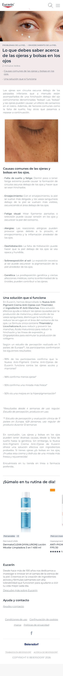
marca (17, 624)
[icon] (31, 633)
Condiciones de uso (16, 619)
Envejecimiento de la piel (42, 45)
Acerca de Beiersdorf (46, 652)
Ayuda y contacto (13, 606)
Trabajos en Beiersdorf (18, 652)
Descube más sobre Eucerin (20, 590)
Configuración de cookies (44, 619)
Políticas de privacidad (36, 624)
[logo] (8, 5)
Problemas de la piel (14, 45)
